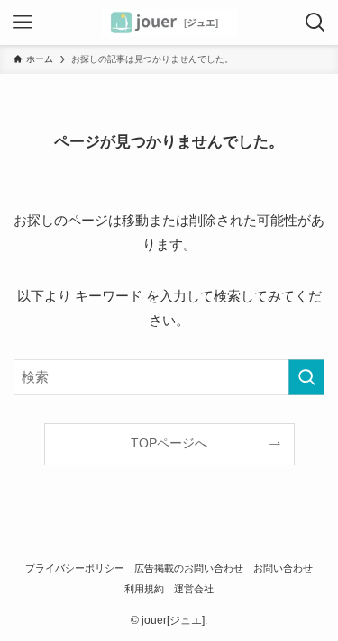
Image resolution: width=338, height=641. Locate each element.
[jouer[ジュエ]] (169, 22)
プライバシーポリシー (74, 568)
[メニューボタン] (22, 22)
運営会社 (194, 588)
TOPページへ (169, 443)
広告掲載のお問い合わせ (188, 568)
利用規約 (144, 588)
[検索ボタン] (315, 22)
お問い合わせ (283, 568)
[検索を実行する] (306, 377)
